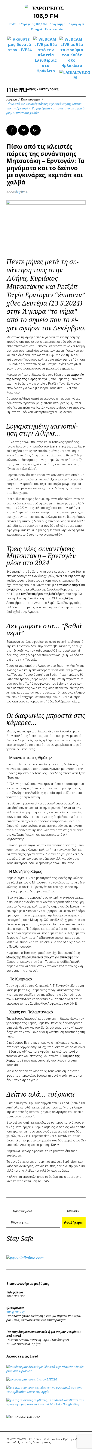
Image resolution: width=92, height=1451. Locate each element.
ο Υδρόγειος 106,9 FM (33, 24)
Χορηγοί (36, 29)
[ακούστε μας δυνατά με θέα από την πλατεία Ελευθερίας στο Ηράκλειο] (46, 1371)
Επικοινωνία (54, 29)
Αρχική (11, 99)
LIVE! (12, 24)
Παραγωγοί (76, 24)
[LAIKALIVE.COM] (71, 75)
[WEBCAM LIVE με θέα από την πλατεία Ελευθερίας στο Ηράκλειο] (45, 55)
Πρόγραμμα (57, 24)
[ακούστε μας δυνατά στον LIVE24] (19, 44)
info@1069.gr (15, 1312)
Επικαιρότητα (30, 99)
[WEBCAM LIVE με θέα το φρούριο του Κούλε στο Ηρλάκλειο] (71, 52)
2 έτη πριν (20, 192)
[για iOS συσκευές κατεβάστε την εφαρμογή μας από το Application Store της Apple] (46, 1392)
